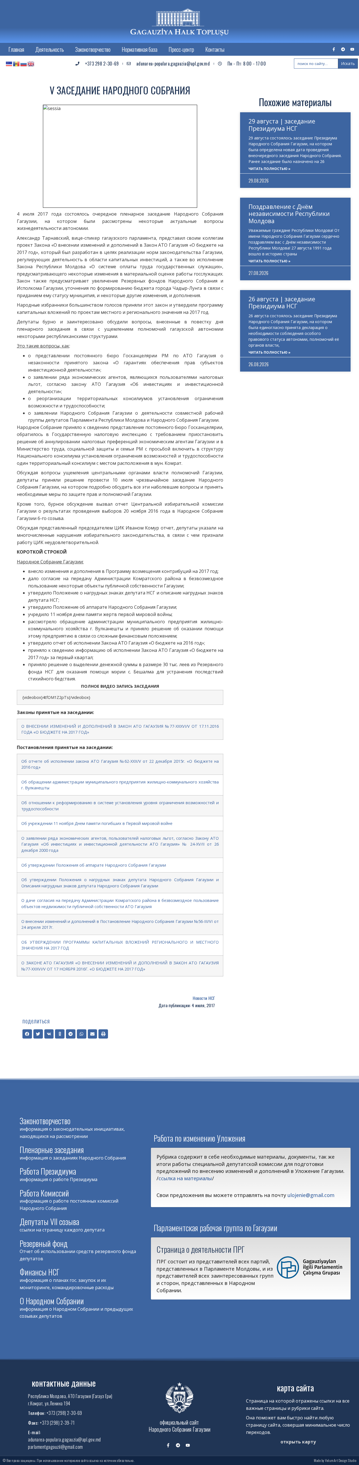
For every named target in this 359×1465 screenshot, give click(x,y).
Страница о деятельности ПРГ (201, 1249)
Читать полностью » (269, 168)
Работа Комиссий (44, 1193)
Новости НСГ (204, 998)
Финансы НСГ (39, 1272)
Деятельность (49, 49)
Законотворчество (93, 49)
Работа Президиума (48, 1171)
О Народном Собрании (52, 1301)
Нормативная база (139, 49)
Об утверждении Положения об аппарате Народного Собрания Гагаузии (93, 865)
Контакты (214, 49)
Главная (16, 49)
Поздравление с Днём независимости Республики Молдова (289, 214)
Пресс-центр (181, 49)
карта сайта (295, 1387)
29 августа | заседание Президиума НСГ (281, 124)
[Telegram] (343, 49)
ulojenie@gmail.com (311, 1195)
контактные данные (64, 1383)
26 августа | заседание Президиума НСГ (281, 302)
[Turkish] (9, 63)
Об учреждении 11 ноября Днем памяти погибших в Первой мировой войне (96, 823)
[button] (27, 1034)
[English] (31, 63)
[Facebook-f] (334, 49)
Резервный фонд (44, 1243)
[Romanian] (16, 63)
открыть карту (298, 1442)
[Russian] (23, 63)
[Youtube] (352, 49)
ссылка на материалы (185, 1178)
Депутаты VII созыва (49, 1221)
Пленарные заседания (52, 1149)
